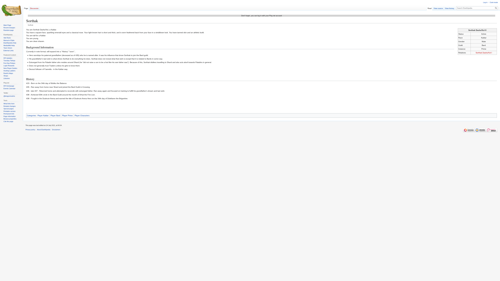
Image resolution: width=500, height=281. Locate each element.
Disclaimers (56, 130)
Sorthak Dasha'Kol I (484, 53)
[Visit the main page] (11, 10)
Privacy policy (30, 130)
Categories (31, 115)
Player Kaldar (43, 115)
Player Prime (67, 115)
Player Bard (55, 115)
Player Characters (82, 115)
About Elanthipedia (43, 130)
